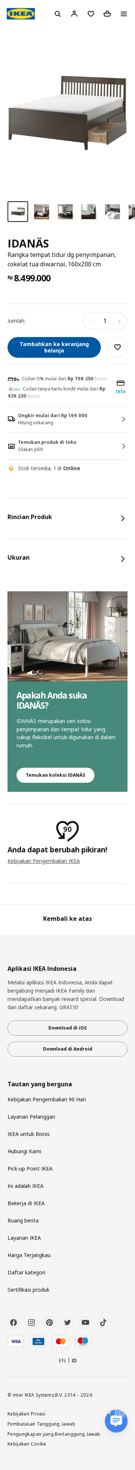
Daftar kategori (26, 1272)
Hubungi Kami (24, 1151)
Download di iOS (67, 1028)
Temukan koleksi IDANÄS (55, 775)
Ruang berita (23, 1220)
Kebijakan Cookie (27, 1444)
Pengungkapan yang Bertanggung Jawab (54, 1434)
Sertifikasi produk (29, 1289)
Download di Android (67, 1049)
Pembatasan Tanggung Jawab (41, 1424)
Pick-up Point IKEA (30, 1168)
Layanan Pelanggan (31, 1116)
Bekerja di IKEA (26, 1203)
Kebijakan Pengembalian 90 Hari (47, 1099)
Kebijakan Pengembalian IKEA (44, 860)
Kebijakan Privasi (26, 1414)
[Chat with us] (116, 1421)
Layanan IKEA (24, 1237)
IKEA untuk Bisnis (29, 1133)
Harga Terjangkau (29, 1255)
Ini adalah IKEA (26, 1185)
